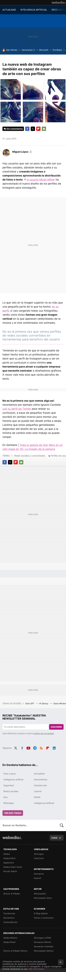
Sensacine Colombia (43, 946)
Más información (36, 969)
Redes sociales (10, 791)
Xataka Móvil (9, 858)
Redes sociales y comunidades (29, 455)
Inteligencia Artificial (44, 803)
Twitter (33, 129)
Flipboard (38, 129)
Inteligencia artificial (13, 779)
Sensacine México (42, 942)
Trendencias (9, 913)
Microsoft (43, 50)
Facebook (27, 129)
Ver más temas (12, 813)
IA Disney (44, 703)
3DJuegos (39, 854)
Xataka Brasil (9, 942)
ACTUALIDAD (9, 9)
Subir (54, 838)
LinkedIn (54, 747)
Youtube (28, 747)
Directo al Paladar (11, 893)
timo (5, 797)
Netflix (37, 797)
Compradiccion (10, 922)
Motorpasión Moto (43, 898)
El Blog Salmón (41, 913)
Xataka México (10, 938)
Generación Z (28, 50)
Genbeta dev (40, 785)
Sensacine (39, 874)
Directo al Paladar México (15, 951)
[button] (21, 152)
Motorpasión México (44, 951)
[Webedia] (59, 2)
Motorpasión (40, 893)
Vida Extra (39, 858)
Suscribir (56, 727)
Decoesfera (8, 918)
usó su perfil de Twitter (16, 408)
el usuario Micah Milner (41, 179)
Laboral (37, 791)
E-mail (44, 129)
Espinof (37, 878)
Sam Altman (11, 50)
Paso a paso (9, 773)
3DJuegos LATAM (42, 938)
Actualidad (39, 773)
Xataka (6, 854)
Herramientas (40, 779)
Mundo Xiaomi (10, 871)
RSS (41, 747)
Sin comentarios (15, 129)
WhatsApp (8, 803)
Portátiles (57, 50)
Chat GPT (30, 703)
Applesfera (8, 862)
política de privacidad (44, 733)
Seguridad (8, 785)
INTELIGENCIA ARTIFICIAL (33, 9)
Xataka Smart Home (12, 867)
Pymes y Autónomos (44, 918)
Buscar (61, 825)
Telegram (34, 747)
